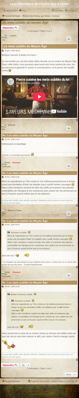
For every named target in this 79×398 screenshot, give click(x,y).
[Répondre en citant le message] (68, 39)
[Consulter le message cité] (29, 232)
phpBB (31, 388)
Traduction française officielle (35, 391)
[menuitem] (22, 11)
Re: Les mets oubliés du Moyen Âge (25, 135)
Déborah (11, 125)
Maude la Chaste (14, 210)
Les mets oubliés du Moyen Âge (24, 22)
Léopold (13, 36)
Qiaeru (53, 391)
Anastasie (16, 163)
